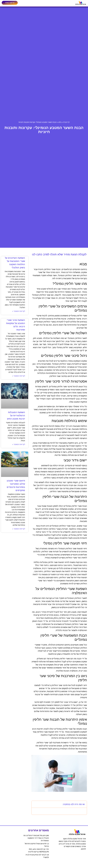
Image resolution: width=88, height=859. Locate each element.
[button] (34, 804)
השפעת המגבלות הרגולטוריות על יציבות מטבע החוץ (16, 415)
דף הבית (66, 122)
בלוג (59, 122)
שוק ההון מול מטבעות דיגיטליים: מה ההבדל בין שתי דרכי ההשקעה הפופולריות (36, 838)
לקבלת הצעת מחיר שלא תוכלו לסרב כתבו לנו (59, 254)
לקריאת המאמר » (18, 311)
